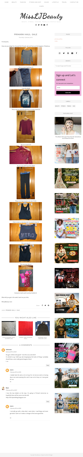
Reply (48, 365)
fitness (63, 106)
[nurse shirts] (67, 163)
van (74, 106)
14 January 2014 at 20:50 (15, 372)
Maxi (7, 388)
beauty (57, 106)
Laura (11, 370)
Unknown (9, 349)
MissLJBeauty (41, 16)
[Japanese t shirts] (67, 412)
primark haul (10, 310)
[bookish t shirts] (67, 213)
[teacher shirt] (67, 238)
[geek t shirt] (67, 337)
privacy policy (58, 39)
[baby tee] (67, 362)
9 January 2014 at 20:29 (11, 352)
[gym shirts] (67, 313)
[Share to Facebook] (42, 305)
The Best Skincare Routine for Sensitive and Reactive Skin (68, 137)
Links (56, 41)
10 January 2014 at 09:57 (11, 390)
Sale (18, 310)
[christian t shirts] (67, 387)
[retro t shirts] (67, 263)
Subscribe (68, 92)
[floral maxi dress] (67, 188)
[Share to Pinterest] (48, 305)
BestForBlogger (49, 455)
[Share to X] (45, 305)
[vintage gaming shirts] (67, 288)
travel (69, 106)
